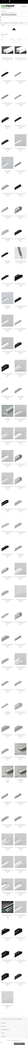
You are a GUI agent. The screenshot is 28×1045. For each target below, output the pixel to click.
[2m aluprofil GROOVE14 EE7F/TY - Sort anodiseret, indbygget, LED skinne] (7, 546)
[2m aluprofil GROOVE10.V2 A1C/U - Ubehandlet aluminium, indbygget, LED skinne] (7, 704)
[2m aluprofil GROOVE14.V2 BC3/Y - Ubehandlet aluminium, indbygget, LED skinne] (20, 546)
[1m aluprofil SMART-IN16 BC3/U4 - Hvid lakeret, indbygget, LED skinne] (20, 366)
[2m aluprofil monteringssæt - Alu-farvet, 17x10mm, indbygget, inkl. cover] (7, 411)
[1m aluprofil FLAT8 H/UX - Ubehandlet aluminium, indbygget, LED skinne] (7, 727)
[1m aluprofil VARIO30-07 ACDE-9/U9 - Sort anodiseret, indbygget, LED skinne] (20, 930)
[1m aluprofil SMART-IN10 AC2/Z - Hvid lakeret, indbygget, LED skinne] (20, 839)
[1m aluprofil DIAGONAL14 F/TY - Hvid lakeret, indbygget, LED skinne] (20, 884)
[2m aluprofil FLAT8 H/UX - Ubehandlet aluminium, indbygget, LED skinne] (20, 727)
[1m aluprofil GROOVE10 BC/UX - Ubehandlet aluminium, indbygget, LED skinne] (7, 614)
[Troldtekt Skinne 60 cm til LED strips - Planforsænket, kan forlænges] (20, 253)
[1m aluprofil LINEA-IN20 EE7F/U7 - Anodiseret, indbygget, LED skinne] (20, 456)
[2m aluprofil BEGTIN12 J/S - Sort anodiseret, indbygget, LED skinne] (20, 118)
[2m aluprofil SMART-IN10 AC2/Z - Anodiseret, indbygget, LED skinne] (20, 636)
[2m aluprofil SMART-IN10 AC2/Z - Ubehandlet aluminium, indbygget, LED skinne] (7, 388)
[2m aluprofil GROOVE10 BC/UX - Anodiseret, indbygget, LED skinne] (7, 681)
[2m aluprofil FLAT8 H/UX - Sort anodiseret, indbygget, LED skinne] (20, 276)
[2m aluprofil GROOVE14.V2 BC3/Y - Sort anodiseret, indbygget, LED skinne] (7, 118)
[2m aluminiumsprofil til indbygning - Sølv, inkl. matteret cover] (20, 749)
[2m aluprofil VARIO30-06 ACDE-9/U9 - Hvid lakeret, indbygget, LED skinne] (20, 569)
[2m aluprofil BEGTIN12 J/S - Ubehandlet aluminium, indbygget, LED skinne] (20, 95)
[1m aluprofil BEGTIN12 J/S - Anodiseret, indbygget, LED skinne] (7, 95)
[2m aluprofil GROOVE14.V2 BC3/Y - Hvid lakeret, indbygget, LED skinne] (7, 163)
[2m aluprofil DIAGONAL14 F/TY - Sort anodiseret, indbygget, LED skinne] (20, 343)
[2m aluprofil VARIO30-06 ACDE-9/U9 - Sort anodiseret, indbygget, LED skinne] (20, 952)
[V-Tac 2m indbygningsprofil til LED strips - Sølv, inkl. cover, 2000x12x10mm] (7, 772)
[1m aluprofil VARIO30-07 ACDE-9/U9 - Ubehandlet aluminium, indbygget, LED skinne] (20, 704)
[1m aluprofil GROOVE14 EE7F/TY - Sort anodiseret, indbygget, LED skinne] (20, 230)
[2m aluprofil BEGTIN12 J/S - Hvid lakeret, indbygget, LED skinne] (7, 321)
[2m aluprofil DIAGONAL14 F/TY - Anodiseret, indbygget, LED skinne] (7, 591)
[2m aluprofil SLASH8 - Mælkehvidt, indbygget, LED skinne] (7, 997)
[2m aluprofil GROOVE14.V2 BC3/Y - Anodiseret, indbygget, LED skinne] (20, 388)
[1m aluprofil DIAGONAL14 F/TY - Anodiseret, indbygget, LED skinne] (20, 501)
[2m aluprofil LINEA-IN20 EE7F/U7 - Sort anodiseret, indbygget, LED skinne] (7, 975)
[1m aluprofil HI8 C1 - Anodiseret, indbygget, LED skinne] (7, 794)
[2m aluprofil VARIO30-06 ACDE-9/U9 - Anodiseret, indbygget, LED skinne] (7, 636)
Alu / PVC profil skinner (13, 22)
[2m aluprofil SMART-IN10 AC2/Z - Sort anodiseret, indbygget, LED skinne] (20, 185)
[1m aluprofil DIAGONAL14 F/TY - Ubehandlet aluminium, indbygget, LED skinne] (20, 524)
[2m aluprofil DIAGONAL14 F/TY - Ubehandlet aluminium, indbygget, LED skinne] (7, 230)
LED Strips (6, 22)
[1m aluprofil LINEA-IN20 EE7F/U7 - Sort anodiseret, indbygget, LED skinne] (7, 366)
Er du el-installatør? (18, 1043)
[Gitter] (1, 40)
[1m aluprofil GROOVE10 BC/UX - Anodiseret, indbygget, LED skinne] (20, 681)
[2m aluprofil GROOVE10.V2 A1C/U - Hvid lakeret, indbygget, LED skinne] (7, 298)
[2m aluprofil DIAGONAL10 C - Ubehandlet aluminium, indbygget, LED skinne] (7, 524)
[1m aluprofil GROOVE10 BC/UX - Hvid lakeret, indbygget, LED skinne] (7, 862)
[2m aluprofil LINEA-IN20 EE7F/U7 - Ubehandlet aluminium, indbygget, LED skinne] (20, 614)
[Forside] (1, 23)
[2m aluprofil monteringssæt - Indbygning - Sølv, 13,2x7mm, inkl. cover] (20, 772)
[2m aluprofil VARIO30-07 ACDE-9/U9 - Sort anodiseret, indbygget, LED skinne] (7, 952)
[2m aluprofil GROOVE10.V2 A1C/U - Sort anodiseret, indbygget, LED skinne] (7, 253)
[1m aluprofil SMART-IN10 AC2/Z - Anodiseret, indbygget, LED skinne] (20, 794)
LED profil (21, 22)
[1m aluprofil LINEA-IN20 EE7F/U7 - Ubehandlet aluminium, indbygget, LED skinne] (20, 478)
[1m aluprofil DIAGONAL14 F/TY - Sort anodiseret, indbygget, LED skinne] (20, 975)
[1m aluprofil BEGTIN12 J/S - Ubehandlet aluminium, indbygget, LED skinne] (20, 73)
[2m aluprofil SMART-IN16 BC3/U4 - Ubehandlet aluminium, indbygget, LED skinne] (7, 569)
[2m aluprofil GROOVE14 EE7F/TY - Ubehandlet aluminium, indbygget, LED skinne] (7, 749)
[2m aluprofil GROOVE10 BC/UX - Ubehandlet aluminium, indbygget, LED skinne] (20, 321)
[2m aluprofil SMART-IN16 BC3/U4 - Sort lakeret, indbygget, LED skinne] (7, 501)
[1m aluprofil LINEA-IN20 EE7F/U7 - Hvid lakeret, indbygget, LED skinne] (20, 659)
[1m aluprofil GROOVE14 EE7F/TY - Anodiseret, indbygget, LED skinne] (7, 817)
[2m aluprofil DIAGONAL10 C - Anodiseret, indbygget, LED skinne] (20, 817)
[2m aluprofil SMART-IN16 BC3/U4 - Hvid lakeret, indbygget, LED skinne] (7, 433)
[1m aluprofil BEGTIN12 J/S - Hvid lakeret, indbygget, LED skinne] (20, 140)
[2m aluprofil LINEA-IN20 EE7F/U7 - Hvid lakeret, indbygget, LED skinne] (7, 839)
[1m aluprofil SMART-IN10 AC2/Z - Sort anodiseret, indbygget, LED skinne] (20, 298)
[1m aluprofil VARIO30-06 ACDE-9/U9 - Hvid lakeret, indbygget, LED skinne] (20, 862)
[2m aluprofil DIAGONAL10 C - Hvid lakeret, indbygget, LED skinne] (20, 411)
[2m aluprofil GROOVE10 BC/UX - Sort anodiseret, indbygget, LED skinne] (7, 276)
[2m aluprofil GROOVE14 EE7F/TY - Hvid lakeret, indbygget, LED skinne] (7, 456)
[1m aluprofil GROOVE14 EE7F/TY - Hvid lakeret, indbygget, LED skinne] (7, 343)
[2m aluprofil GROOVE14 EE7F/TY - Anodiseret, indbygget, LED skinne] (7, 659)
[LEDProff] (10, 6)
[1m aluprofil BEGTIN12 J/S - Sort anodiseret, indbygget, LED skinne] (7, 73)
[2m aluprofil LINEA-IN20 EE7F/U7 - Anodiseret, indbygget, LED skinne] (20, 208)
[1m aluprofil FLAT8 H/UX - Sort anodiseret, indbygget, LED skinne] (7, 930)
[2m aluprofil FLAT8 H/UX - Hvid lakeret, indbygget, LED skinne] (7, 884)
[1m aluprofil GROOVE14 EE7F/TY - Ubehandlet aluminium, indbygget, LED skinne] (7, 185)
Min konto (3, 1026)
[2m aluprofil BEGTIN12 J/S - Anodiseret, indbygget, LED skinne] (20, 163)
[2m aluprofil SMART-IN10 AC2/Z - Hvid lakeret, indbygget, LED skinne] (7, 478)
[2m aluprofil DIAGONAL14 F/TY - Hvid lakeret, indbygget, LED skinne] (20, 433)
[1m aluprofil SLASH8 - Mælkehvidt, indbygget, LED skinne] (20, 591)
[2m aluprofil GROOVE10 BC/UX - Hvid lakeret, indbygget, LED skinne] (20, 907)
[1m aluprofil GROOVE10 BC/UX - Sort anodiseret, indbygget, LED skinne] (7, 140)
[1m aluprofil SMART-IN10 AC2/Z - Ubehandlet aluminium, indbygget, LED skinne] (7, 208)
